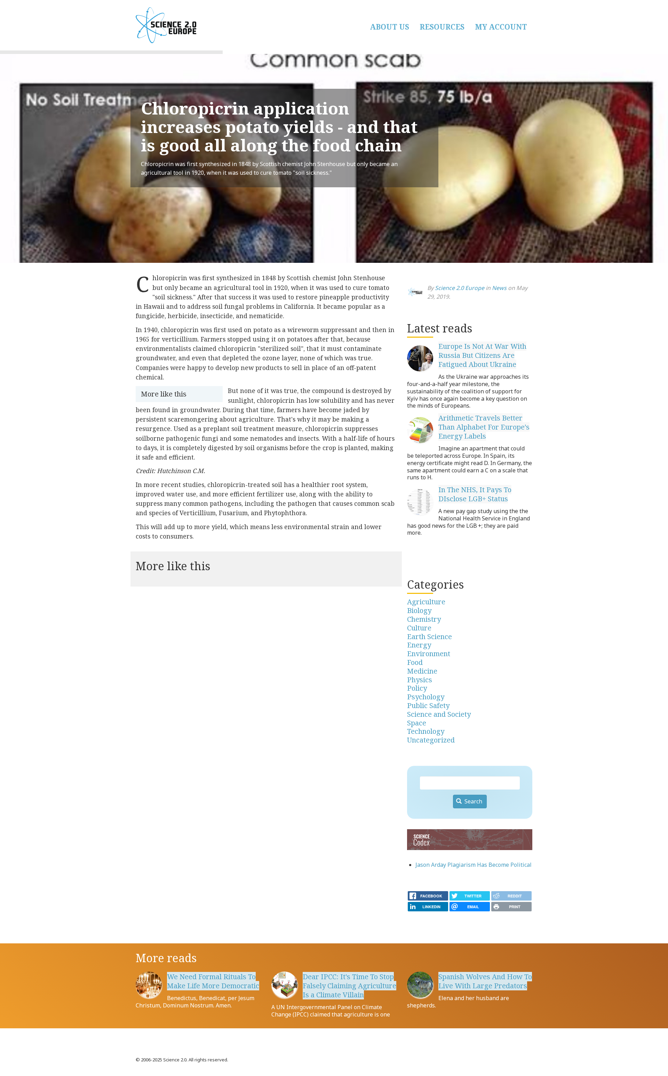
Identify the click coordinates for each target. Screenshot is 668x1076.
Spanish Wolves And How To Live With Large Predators (485, 981)
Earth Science (429, 636)
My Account (501, 27)
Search (472, 801)
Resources (442, 27)
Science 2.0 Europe (459, 288)
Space (416, 723)
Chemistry (424, 619)
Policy (417, 688)
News (499, 288)
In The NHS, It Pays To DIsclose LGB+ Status (474, 494)
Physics (419, 679)
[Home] (202, 25)
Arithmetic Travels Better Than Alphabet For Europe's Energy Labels (484, 427)
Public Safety (428, 705)
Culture (419, 628)
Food (415, 662)
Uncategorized (431, 740)
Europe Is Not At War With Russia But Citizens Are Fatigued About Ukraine (482, 355)
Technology (425, 731)
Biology (419, 610)
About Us (389, 27)
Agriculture (426, 601)
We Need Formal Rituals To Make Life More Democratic (213, 981)
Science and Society (439, 714)
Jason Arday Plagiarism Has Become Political (473, 865)
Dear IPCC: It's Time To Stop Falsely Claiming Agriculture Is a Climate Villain (349, 985)
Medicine (422, 671)
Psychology (425, 696)
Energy (419, 645)
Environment (428, 653)
